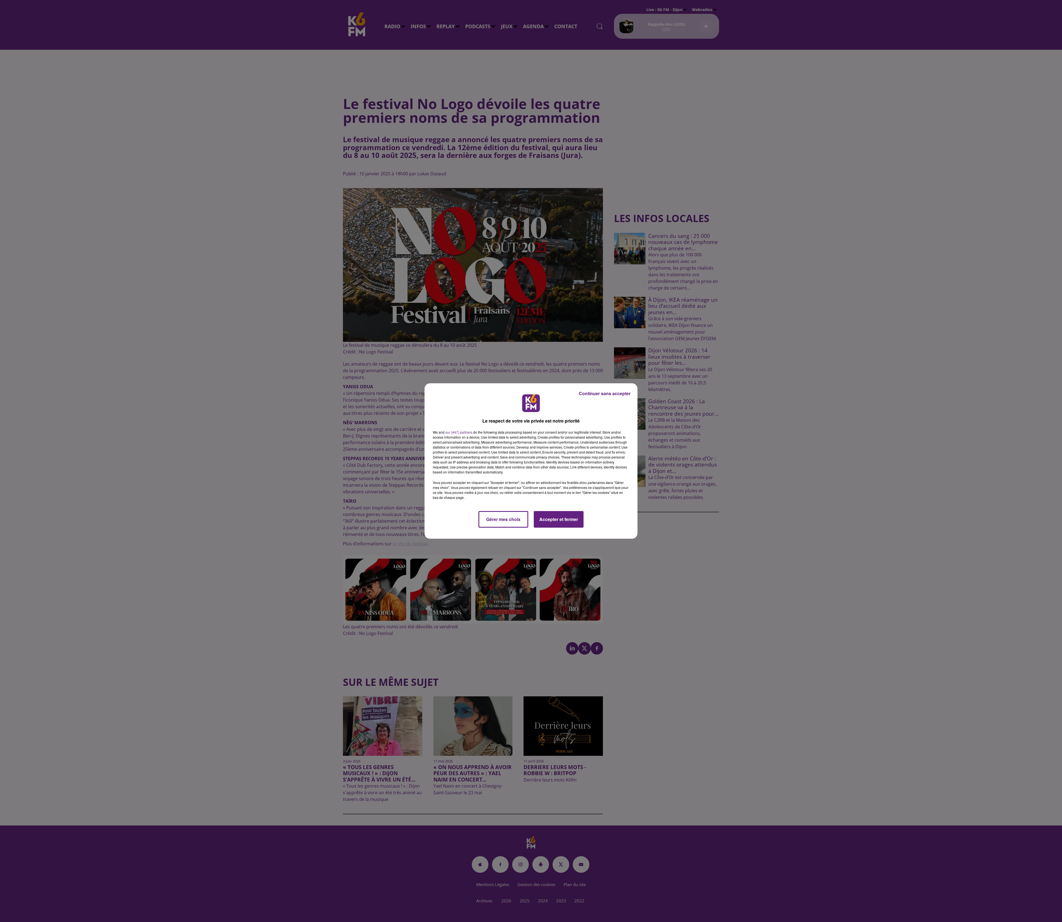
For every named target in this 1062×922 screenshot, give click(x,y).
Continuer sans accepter (605, 393)
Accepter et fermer (558, 519)
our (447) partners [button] (458, 432)
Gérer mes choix (503, 519)
